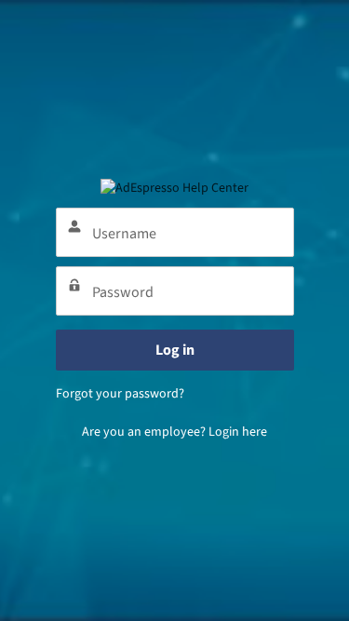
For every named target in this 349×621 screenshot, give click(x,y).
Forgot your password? (120, 394)
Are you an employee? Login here (174, 432)
